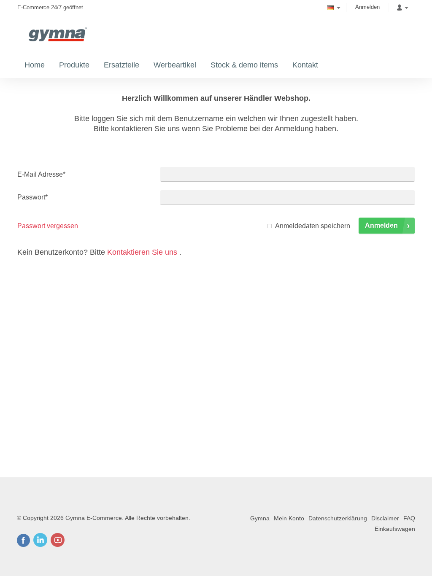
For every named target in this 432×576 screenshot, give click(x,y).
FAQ (409, 518)
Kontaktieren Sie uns (142, 252)
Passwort (32, 197)
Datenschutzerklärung (337, 518)
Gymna (260, 518)
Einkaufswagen (395, 528)
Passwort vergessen (47, 225)
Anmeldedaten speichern (312, 225)
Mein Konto (289, 518)
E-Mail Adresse (41, 174)
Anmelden (367, 7)
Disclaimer (385, 518)
